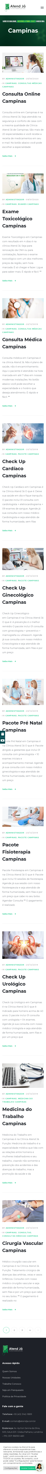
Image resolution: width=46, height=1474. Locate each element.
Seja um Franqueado (13, 1390)
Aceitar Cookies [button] (28, 1468)
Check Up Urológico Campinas (14, 984)
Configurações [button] (11, 1468)
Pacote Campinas (28, 454)
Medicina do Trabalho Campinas (17, 1116)
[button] (39, 1467)
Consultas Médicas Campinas (20, 1236)
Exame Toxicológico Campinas (17, 219)
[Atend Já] (15, 7)
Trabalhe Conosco (11, 1384)
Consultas (24, 1232)
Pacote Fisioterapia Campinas (16, 852)
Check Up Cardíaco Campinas (14, 468)
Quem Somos (9, 1371)
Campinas (11, 83)
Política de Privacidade (14, 1396)
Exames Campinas (28, 204)
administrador (15, 79)
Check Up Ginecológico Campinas (17, 595)
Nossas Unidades (11, 1377)
